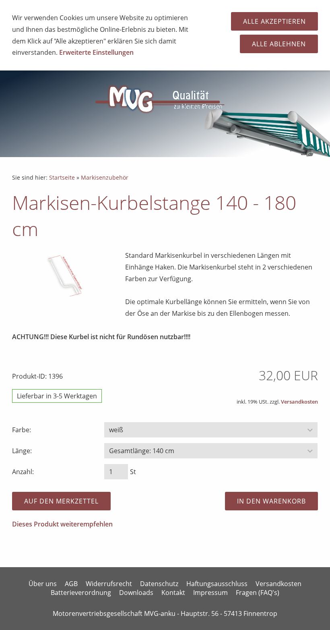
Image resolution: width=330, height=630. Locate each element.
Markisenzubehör (104, 177)
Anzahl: (23, 471)
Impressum (210, 592)
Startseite (62, 177)
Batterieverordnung (81, 592)
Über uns (43, 583)
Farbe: (21, 429)
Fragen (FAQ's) (257, 592)
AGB (71, 583)
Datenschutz (159, 583)
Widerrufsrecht (109, 583)
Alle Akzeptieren (274, 21)
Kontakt (173, 592)
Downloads (136, 592)
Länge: (22, 450)
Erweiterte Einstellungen (96, 52)
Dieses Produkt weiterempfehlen (62, 524)
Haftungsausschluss (217, 583)
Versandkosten (299, 401)
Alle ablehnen (279, 43)
